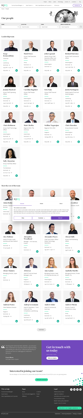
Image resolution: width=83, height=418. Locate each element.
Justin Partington (71, 90)
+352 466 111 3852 (69, 103)
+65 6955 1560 (6, 316)
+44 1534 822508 (69, 318)
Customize (40, 218)
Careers (66, 1)
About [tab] (61, 203)
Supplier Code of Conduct (60, 403)
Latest (54, 1)
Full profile (5, 70)
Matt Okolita (29, 125)
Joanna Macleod (9, 90)
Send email (5, 65)
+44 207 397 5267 (7, 103)
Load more (41, 329)
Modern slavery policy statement (61, 401)
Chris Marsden (71, 125)
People (45, 1)
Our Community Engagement (28, 394)
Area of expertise (65, 24)
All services (56, 5)
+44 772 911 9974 (48, 284)
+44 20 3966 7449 (48, 103)
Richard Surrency (72, 54)
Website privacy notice (59, 391)
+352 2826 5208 (27, 320)
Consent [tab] (22, 203)
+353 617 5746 (68, 250)
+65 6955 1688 (47, 137)
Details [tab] (41, 203)
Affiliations (24, 396)
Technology (60, 1)
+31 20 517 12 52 (6, 172)
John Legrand (49, 54)
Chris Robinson (9, 125)
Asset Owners (29, 5)
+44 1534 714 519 (27, 67)
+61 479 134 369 (6, 248)
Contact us (77, 5)
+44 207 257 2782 (7, 138)
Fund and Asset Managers (17, 5)
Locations (38, 391)
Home (2, 9)
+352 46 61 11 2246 (48, 249)
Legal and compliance (59, 394)
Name (2, 24)
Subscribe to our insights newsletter (68, 408)
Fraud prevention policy (59, 398)
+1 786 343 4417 (68, 284)
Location (23, 24)
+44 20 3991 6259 (69, 67)
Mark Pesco (28, 54)
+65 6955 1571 (27, 284)
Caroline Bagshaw (31, 90)
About (50, 1)
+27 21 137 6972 (68, 216)
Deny (23, 218)
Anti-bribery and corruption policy (61, 396)
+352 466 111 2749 (7, 67)
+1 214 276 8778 (27, 138)
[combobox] (30, 27)
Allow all (60, 218)
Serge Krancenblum (8, 55)
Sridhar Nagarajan (51, 125)
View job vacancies (41, 379)
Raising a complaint (77, 413)
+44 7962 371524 (69, 137)
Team (42, 24)
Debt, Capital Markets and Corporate (43, 5)
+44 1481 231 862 (48, 318)
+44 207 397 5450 (28, 103)
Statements (57, 413)
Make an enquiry (52, 358)
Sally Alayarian (9, 161)
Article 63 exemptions (66, 413)
